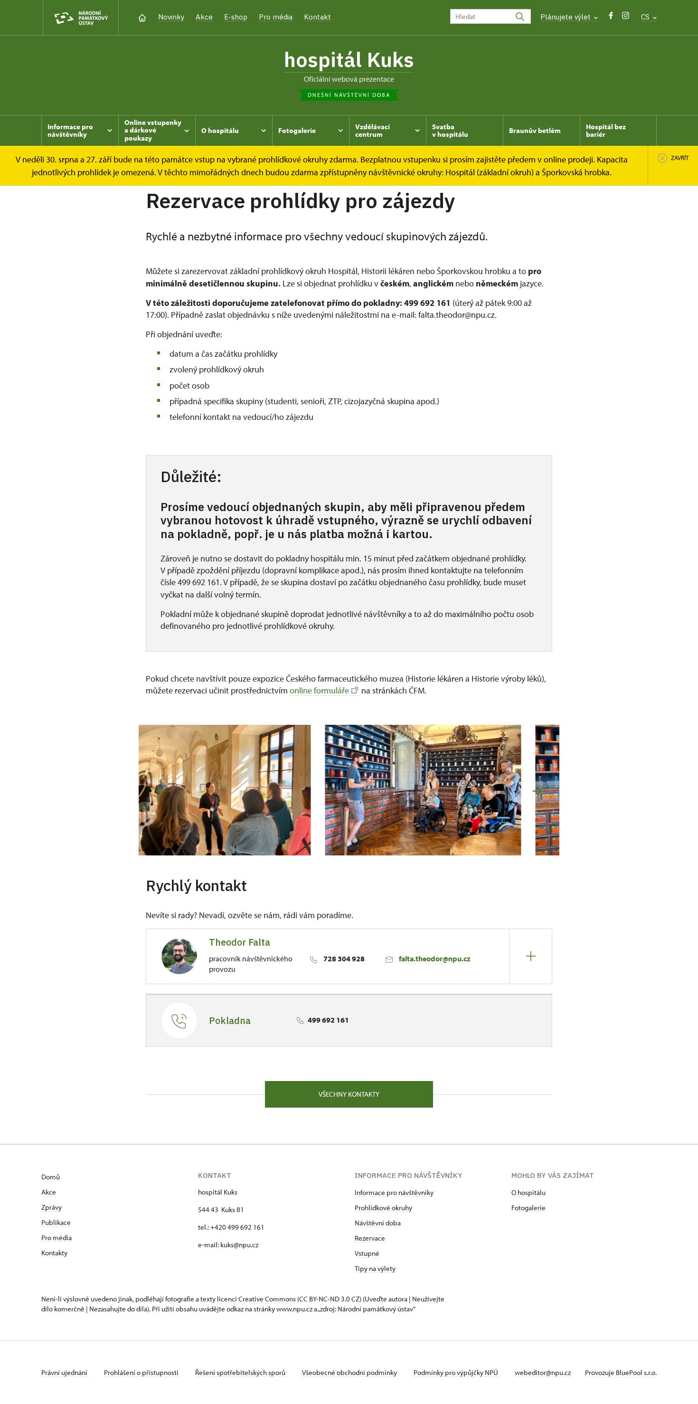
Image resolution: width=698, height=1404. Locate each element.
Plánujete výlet (566, 16)
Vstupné (367, 1253)
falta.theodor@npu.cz (435, 958)
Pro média (275, 16)
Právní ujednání (65, 1372)
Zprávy (51, 1207)
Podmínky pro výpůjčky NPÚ (457, 1372)
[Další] (537, 791)
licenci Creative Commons (256, 1298)
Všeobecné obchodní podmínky (350, 1372)
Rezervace (370, 1238)
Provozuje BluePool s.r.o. (621, 1372)
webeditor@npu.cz (543, 1372)
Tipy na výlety (375, 1268)
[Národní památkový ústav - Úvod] (81, 18)
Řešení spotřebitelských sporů (241, 1372)
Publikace (56, 1222)
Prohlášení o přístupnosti (142, 1372)
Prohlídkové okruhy (383, 1207)
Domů (50, 1176)
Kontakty (54, 1252)
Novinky (171, 16)
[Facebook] (610, 18)
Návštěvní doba (378, 1222)
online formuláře (319, 690)
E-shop (235, 16)
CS (646, 16)
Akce (204, 16)
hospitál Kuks (349, 59)
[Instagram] (625, 18)
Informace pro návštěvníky (394, 1192)
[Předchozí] (161, 791)
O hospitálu (528, 1192)
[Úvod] (142, 16)
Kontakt (317, 16)
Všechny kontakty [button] (349, 1094)
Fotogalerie (528, 1207)
